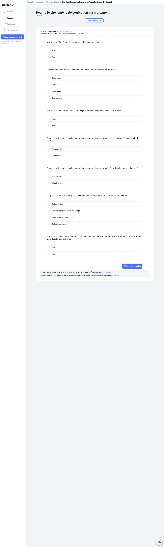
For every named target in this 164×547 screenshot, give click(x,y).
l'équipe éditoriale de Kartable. (65, 31)
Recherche (11, 24)
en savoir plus (108, 272)
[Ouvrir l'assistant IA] (159, 542)
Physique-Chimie (52, 2)
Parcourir (11, 18)
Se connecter (12, 30)
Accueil (10, 12)
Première (39, 2)
